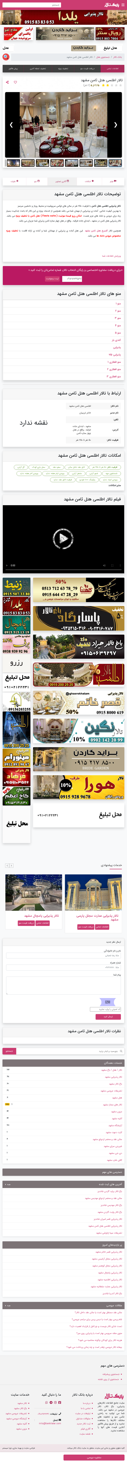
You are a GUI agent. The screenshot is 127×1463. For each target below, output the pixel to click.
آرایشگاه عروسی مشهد (16, 1418)
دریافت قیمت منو (87, 68)
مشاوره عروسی (94, 1457)
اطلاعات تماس (112, 68)
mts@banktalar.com (50, 1423)
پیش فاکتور (13, 68)
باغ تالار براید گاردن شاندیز (110, 1191)
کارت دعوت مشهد (64, 1132)
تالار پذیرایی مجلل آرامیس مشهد (107, 1259)
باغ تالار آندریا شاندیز (112, 1293)
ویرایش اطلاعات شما (111, 256)
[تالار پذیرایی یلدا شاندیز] (63, 17)
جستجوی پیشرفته (111, 1374)
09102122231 (43, 1414)
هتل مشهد (64, 1098)
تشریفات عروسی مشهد (64, 1091)
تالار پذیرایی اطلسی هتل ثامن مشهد (105, 1226)
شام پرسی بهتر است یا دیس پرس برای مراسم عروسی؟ (97, 1319)
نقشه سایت (85, 1434)
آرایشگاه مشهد (64, 1125)
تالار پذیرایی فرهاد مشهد (42, 915)
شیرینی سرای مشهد (64, 1146)
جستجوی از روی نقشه (109, 1379)
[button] (11, 866)
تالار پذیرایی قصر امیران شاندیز (108, 1219)
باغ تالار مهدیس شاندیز (111, 1205)
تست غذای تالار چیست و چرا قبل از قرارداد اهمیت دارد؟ (96, 1326)
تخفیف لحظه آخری (38, 68)
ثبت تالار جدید (83, 1424)
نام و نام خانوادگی (112, 951)
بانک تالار (117, 57)
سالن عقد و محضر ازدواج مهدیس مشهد (103, 1198)
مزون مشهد (64, 1111)
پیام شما (117, 975)
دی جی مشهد (64, 1153)
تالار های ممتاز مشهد (64, 1104)
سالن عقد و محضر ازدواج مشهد (64, 1139)
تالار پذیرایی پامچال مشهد (101, 915)
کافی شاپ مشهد (64, 1160)
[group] (63, 125)
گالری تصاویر (61, 181)
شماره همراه (115, 963)
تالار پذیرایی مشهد (64, 1077)
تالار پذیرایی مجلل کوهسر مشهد (107, 1266)
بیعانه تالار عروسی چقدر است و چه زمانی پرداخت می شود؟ (94, 1347)
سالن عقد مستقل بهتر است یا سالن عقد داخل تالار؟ (98, 1312)
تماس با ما (85, 1408)
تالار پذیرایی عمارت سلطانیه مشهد (106, 1286)
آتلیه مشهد (64, 1118)
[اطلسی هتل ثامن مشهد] (63, 125)
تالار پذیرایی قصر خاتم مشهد (108, 1252)
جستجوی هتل (103, 57)
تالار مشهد (22, 1403)
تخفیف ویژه (63, 68)
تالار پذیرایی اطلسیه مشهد (110, 1279)
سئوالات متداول (83, 1418)
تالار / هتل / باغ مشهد (64, 1070)
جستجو (9, 1051)
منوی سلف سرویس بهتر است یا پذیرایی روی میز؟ (99, 1333)
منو (35, 181)
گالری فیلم (85, 1429)
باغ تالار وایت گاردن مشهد (110, 1212)
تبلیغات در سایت (82, 1413)
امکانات (88, 181)
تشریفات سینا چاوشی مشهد (109, 1233)
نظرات (13, 181)
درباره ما (86, 1403)
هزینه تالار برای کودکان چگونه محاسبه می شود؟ (100, 1340)
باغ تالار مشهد (64, 1084)
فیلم (111, 181)
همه (8, 1184)
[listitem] (115, 163)
